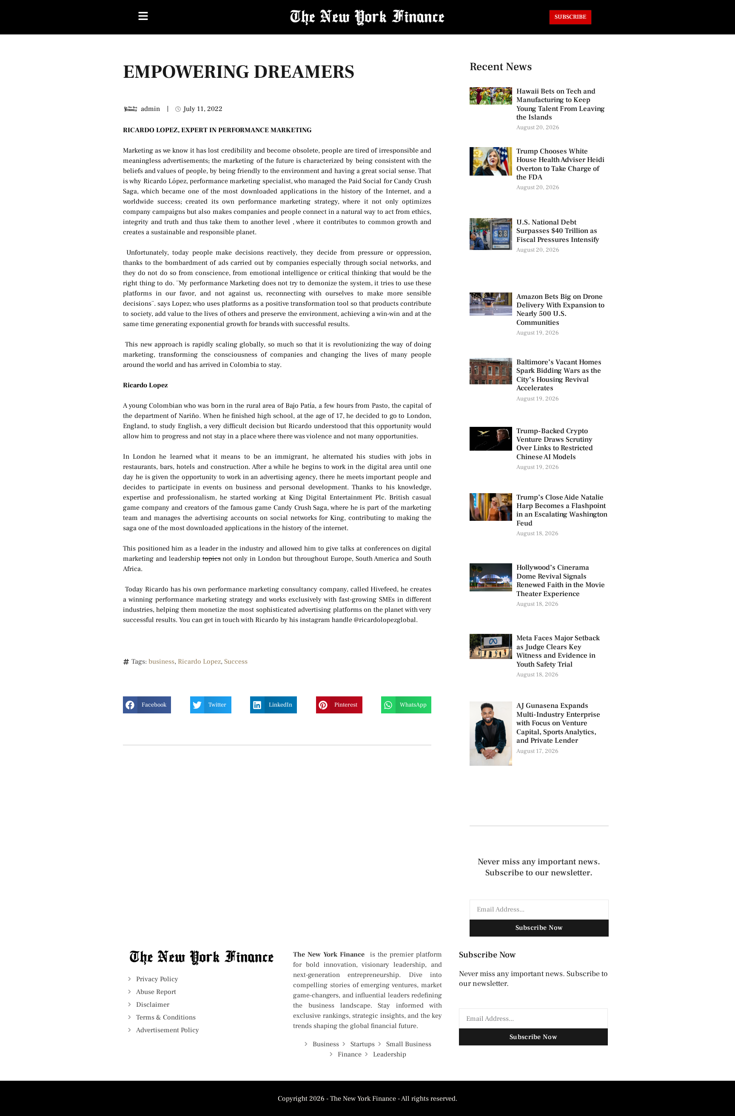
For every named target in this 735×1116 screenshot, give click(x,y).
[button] (147, 704)
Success (236, 661)
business (161, 661)
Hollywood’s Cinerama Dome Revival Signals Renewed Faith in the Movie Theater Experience (560, 580)
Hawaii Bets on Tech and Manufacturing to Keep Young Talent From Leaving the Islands (560, 104)
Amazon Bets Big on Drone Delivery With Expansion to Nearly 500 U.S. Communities (560, 309)
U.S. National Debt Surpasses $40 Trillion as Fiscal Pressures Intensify (557, 231)
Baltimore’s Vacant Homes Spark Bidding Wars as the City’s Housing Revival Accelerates (558, 375)
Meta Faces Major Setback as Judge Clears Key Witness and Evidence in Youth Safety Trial (558, 651)
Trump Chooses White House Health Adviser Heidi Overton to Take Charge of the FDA (560, 164)
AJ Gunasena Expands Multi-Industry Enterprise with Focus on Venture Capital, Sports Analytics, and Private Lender (558, 723)
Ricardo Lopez (199, 661)
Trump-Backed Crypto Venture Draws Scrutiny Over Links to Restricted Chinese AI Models (554, 444)
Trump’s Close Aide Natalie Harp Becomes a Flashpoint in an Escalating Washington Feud (561, 510)
